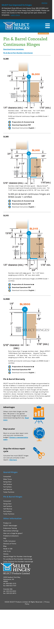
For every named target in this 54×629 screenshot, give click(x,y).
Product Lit (7, 523)
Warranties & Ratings (10, 531)
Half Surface (7, 484)
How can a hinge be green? (12, 533)
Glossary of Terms (9, 543)
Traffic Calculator (9, 541)
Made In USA (7, 549)
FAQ (4, 538)
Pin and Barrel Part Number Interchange (17, 559)
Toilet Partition (8, 492)
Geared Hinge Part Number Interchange (17, 556)
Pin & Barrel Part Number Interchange (18, 53)
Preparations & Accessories (23, 122)
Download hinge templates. (13, 49)
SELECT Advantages (10, 525)
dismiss (44, 3)
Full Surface (7, 487)
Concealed (7, 476)
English (31, 128)
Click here (13, 460)
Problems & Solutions (11, 536)
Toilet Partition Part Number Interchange (18, 561)
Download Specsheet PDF (21, 125)
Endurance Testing (10, 528)
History (5, 554)
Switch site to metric (43, 33)
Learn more (15, 15)
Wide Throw (7, 479)
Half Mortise (7, 489)
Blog (4, 546)
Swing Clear (7, 482)
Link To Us (7, 551)
